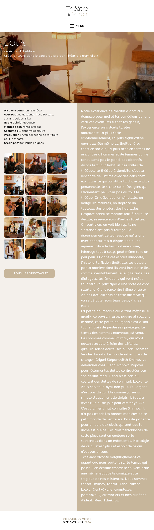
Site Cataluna (73, 522)
